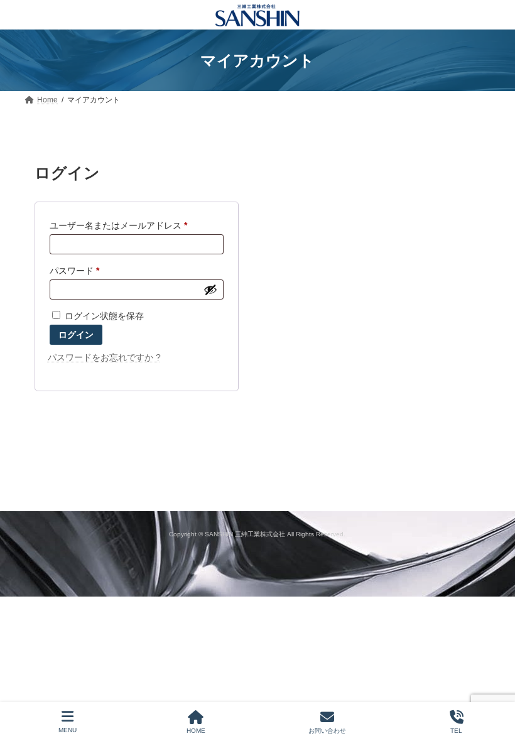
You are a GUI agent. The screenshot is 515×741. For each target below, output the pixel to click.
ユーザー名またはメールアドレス (122, 227)
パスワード (78, 272)
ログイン (76, 335)
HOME (196, 730)
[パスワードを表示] (210, 289)
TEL (456, 730)
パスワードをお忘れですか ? (104, 357)
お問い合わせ (327, 730)
